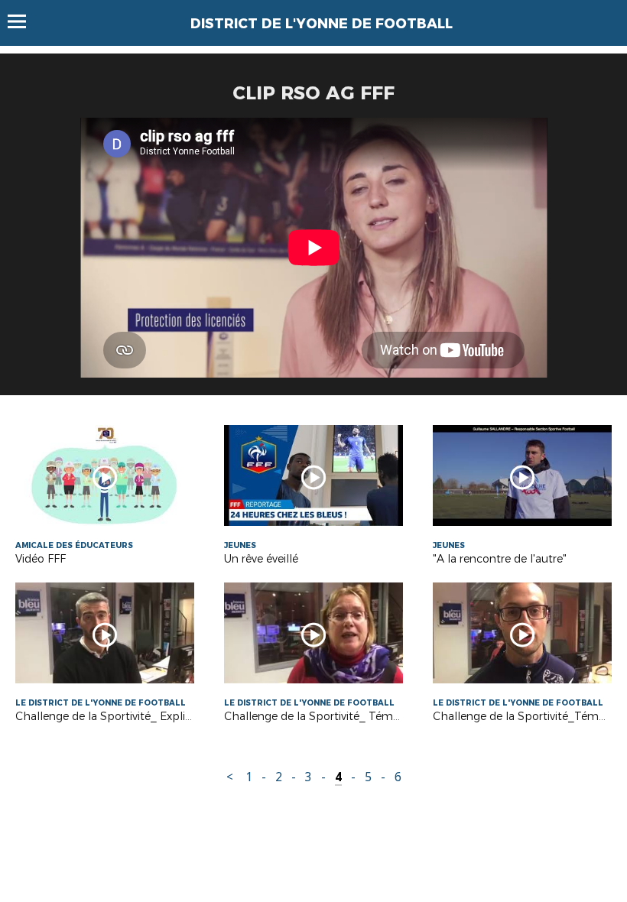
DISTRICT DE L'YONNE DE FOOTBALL (321, 23)
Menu (24, 21)
